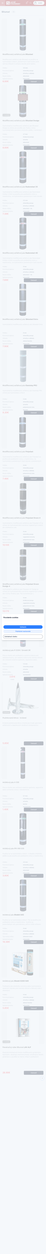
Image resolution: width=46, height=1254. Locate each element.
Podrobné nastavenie (23, 631)
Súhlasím (23, 627)
